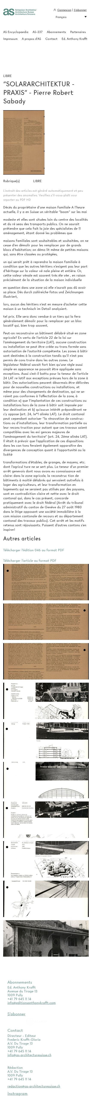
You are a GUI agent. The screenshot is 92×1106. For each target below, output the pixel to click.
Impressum (10, 38)
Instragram (17, 1093)
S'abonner (80, 10)
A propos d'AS (31, 38)
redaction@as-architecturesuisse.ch (33, 1086)
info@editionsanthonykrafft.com (31, 1003)
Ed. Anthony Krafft (74, 38)
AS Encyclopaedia (15, 32)
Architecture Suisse (19, 12)
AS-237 (38, 32)
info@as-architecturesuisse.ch (29, 1055)
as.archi (42, 1021)
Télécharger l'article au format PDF (29, 561)
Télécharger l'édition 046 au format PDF (33, 550)
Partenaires (78, 32)
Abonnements (56, 32)
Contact (51, 38)
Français (61, 17)
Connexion (64, 10)
